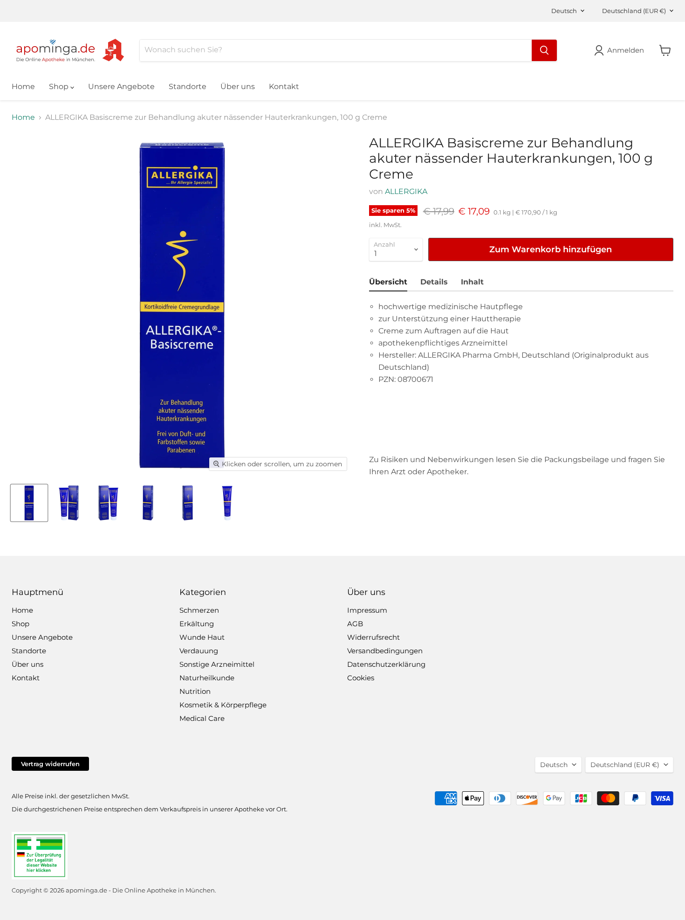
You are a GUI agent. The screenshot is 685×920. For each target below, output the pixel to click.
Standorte (187, 86)
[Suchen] (544, 50)
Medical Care (202, 718)
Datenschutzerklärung (386, 664)
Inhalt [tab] (472, 281)
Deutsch (564, 10)
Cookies (360, 677)
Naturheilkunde (206, 677)
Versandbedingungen (385, 650)
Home (23, 86)
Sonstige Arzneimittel (216, 664)
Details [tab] (434, 281)
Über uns (237, 86)
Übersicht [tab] (388, 281)
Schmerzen (199, 610)
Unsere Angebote (121, 86)
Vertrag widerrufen (50, 764)
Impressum (367, 610)
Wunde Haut (202, 637)
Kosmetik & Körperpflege (223, 704)
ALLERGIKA (406, 191)
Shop (59, 86)
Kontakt (284, 86)
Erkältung (196, 623)
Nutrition (195, 691)
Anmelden (625, 50)
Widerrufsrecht (373, 637)
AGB (355, 623)
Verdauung (198, 650)
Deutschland (634, 10)
